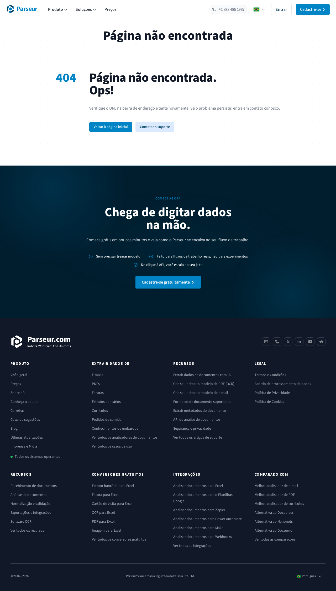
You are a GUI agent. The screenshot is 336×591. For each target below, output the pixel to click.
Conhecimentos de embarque (115, 428)
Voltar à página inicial (111, 127)
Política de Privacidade (272, 392)
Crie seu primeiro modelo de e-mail (200, 392)
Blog (14, 428)
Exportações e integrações (30, 512)
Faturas (98, 392)
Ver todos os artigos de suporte (197, 437)
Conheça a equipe (24, 401)
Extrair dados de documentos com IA (202, 375)
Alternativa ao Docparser (274, 512)
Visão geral (18, 375)
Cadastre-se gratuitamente (166, 282)
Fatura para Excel (105, 494)
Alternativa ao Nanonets (274, 521)
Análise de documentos (28, 494)
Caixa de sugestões (25, 419)
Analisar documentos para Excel (198, 486)
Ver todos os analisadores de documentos (125, 437)
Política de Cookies (269, 401)
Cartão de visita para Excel (112, 503)
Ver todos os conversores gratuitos (119, 539)
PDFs (96, 384)
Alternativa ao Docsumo (273, 530)
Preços (110, 9)
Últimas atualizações (26, 437)
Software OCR (21, 521)
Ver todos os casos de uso (112, 446)
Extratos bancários (106, 401)
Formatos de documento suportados (202, 401)
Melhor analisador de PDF (275, 494)
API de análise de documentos (196, 419)
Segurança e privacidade (192, 428)
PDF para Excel (103, 521)
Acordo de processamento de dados (283, 384)
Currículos (100, 410)
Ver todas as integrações (192, 545)
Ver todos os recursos (27, 530)
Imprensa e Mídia (23, 446)
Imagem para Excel (106, 530)
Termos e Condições (270, 375)
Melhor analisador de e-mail (276, 486)
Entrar (281, 9)
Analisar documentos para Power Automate (207, 519)
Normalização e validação (30, 503)
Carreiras (17, 410)
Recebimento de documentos (33, 486)
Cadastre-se (310, 9)
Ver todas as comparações (275, 539)
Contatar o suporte (155, 127)
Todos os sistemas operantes (37, 456)
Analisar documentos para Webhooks (202, 536)
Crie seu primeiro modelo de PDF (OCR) (203, 384)
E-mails (97, 375)
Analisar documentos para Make (198, 528)
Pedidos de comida (107, 419)
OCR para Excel (103, 512)
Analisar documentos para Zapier (199, 510)
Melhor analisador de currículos (279, 503)
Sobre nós (18, 392)
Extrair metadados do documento (199, 410)
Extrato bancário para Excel (113, 486)
